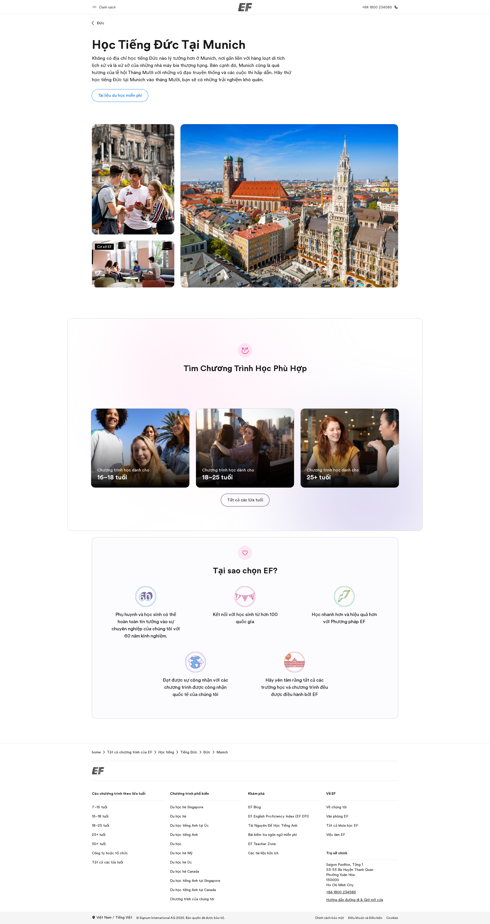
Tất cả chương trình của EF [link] (129, 752)
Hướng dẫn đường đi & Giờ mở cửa (354, 900)
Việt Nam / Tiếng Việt (114, 917)
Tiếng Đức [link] (188, 752)
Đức (100, 23)
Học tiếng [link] (166, 752)
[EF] (245, 7)
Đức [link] (206, 752)
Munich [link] (222, 752)
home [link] (96, 752)
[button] (105, 7)
